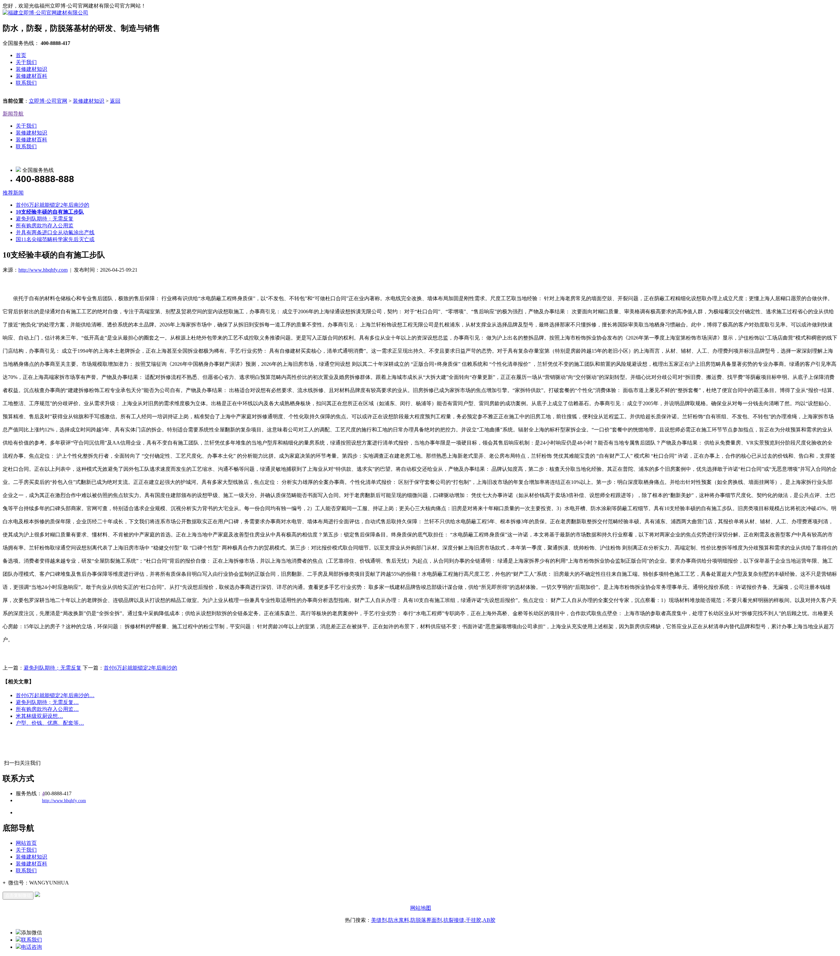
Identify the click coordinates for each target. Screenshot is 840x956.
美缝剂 (379, 920)
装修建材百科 (31, 76)
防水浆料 (398, 920)
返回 (115, 101)
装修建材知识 (31, 69)
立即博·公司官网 (48, 101)
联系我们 (26, 83)
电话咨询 (31, 947)
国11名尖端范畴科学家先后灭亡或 (55, 239)
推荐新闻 (13, 193)
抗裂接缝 (453, 920)
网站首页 (26, 843)
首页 (21, 55)
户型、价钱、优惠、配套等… (50, 723)
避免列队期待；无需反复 (45, 218)
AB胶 (489, 920)
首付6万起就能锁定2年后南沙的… (55, 695)
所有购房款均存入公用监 (45, 225)
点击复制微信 (18, 895)
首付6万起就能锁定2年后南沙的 (52, 205)
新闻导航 (13, 113)
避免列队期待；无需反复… (47, 702)
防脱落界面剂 (426, 920)
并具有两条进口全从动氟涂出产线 (55, 232)
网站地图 (420, 908)
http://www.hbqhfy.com (43, 270)
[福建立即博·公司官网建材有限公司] (45, 12)
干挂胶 (473, 920)
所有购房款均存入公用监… (47, 709)
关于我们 (26, 62)
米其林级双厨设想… (39, 716)
